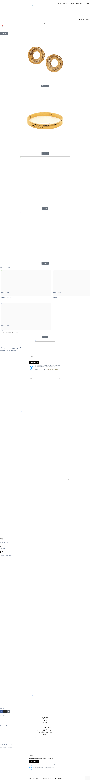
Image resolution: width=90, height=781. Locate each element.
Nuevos (65, 3)
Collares (9, 298)
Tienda (59, 3)
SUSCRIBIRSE (34, 362)
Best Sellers (79, 3)
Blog (87, 19)
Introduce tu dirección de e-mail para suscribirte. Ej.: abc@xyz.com (41, 359)
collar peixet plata (6, 297)
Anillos (54, 298)
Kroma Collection (16, 298)
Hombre (87, 3)
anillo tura (3, 331)
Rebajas (72, 3)
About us (81, 19)
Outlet (13, 332)
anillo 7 (55, 297)
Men (23, 298)
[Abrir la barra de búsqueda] (45, 23)
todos (26, 298)
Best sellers (4, 298)
